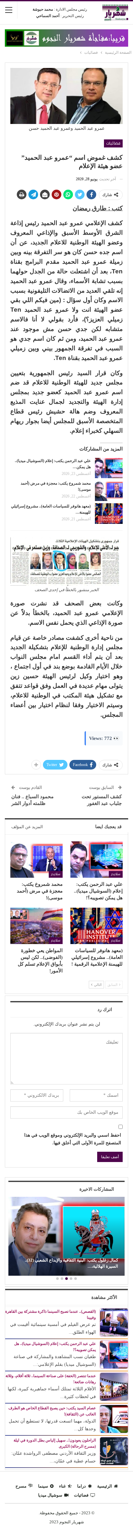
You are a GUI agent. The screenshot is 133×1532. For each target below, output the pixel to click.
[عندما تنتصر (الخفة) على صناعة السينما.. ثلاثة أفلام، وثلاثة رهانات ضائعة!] (114, 1386)
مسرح (20, 1486)
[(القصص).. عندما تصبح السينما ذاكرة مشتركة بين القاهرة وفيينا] (114, 1321)
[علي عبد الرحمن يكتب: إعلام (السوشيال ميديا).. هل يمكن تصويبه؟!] (109, 468)
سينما (43, 1486)
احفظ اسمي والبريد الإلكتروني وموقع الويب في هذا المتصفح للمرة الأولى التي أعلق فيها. (72, 1139)
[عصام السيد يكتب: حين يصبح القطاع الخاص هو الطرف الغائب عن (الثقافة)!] (114, 1418)
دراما (81, 1486)
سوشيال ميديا (50, 1495)
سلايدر (115, 874)
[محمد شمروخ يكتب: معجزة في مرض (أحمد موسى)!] (109, 490)
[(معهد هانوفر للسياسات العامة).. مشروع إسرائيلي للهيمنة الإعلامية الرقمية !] (109, 513)
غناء (62, 1486)
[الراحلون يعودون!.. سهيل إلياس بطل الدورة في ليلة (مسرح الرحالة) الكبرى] (114, 1450)
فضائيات (113, 143)
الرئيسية (104, 1486)
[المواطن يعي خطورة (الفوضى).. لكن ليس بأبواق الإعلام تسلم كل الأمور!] (36, 926)
